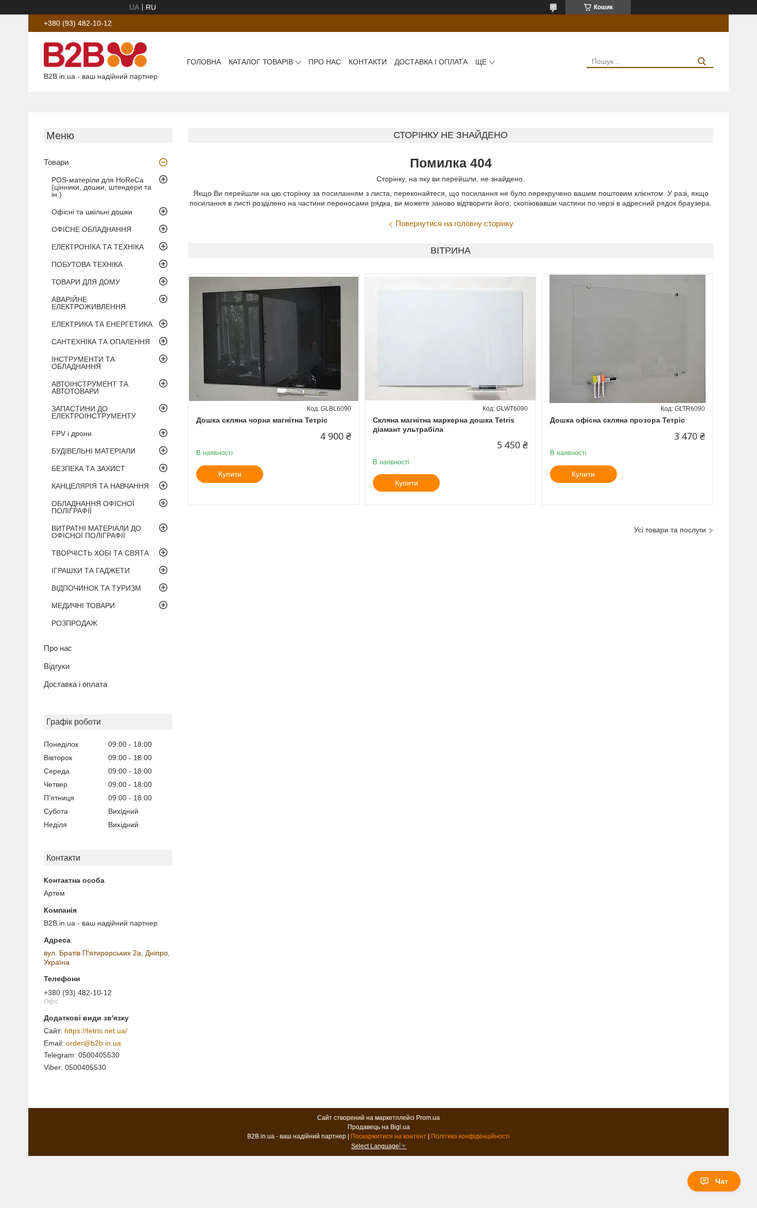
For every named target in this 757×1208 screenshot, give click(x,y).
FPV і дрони (71, 433)
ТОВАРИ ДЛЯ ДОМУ (85, 282)
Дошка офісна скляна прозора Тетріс (617, 420)
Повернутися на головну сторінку (454, 223)
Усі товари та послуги (670, 530)
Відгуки (57, 666)
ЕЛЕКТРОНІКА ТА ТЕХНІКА (97, 247)
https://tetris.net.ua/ (95, 1031)
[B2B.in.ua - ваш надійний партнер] (95, 54)
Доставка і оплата (431, 62)
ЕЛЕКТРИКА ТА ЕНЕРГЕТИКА (101, 324)
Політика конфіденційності (470, 1136)
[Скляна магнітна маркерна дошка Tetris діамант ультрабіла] (450, 338)
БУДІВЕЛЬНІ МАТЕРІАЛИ (93, 451)
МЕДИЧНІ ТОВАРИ (83, 605)
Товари (56, 162)
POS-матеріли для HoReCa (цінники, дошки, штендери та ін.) (101, 187)
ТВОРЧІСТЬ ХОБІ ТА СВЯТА (100, 553)
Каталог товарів (261, 62)
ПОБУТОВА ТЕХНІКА (87, 264)
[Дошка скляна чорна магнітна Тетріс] (273, 338)
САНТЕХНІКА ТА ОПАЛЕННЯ (100, 342)
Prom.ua (428, 1117)
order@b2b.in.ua (93, 1043)
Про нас (324, 62)
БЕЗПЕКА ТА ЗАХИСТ (88, 468)
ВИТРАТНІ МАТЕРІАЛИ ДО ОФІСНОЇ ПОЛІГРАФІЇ (96, 532)
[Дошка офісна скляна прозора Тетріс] (627, 338)
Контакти (368, 62)
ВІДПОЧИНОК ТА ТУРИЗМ (96, 588)
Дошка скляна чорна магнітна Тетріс (262, 420)
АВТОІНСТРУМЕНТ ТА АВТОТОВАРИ (89, 387)
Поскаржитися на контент (388, 1136)
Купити (230, 474)
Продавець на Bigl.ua (379, 1127)
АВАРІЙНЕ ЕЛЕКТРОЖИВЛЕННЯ (88, 303)
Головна (204, 62)
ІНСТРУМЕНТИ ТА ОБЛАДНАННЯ (83, 363)
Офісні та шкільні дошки (91, 212)
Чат (721, 1181)
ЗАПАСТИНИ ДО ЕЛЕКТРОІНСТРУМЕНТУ (93, 412)
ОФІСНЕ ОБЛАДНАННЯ (91, 229)
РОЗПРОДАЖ (74, 623)
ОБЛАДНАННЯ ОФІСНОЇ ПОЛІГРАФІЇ (92, 507)
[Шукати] (701, 61)
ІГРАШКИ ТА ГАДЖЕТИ (90, 570)
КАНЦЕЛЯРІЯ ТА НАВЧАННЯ (100, 486)
